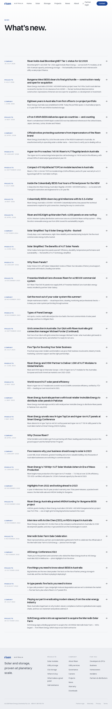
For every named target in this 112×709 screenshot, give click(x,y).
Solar (38, 3)
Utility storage (52, 665)
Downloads (73, 691)
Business (93, 665)
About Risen (73, 661)
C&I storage (52, 670)
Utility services (74, 665)
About (76, 3)
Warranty (72, 686)
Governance (73, 670)
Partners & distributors (98, 678)
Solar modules (52, 661)
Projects (57, 3)
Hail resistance (53, 685)
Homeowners (95, 670)
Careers (72, 674)
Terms (105, 703)
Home (29, 3)
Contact (102, 3)
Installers (93, 674)
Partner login (88, 3)
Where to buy (52, 674)
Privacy (98, 703)
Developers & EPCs (97, 661)
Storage (47, 3)
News (67, 3)
